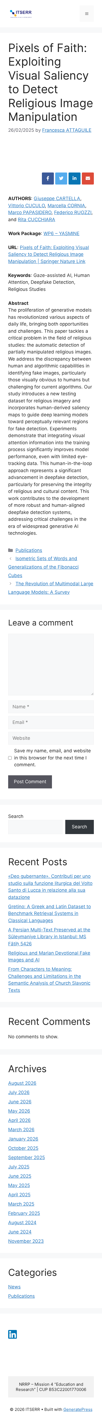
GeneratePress (77, 1409)
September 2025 (26, 1157)
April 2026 (19, 1120)
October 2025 (23, 1148)
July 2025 (18, 1167)
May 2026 (19, 1111)
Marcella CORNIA (66, 205)
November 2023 (26, 1241)
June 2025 (19, 1176)
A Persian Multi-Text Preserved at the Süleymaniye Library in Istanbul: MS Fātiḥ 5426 (49, 936)
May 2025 (19, 1185)
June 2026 (20, 1101)
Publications (29, 550)
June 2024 (20, 1232)
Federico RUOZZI (72, 212)
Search (15, 816)
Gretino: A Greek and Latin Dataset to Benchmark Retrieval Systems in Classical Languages (49, 913)
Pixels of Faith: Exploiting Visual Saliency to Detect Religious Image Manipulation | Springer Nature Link (48, 254)
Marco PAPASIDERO (29, 212)
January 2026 (23, 1139)
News (14, 1287)
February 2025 (24, 1213)
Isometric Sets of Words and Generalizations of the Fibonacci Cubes (43, 567)
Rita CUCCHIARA (36, 219)
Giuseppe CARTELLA (57, 198)
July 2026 (19, 1092)
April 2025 (19, 1194)
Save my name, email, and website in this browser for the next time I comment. (52, 757)
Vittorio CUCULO (26, 205)
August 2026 (22, 1083)
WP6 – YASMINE (61, 233)
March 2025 (21, 1204)
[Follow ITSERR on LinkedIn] (12, 1337)
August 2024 (22, 1222)
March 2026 (21, 1129)
